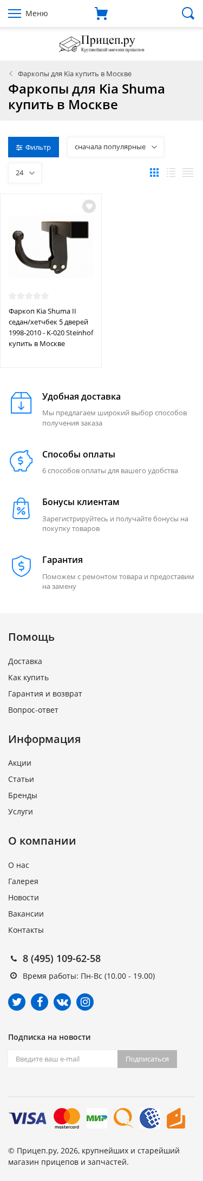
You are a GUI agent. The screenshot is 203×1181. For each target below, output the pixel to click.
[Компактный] (188, 172)
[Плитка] (154, 172)
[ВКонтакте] (62, 1002)
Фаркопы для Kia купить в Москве (75, 73)
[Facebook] (39, 1002)
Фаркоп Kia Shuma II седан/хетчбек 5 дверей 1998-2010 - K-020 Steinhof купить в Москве (51, 327)
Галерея (23, 881)
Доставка (25, 661)
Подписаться (147, 1059)
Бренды (22, 795)
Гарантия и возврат (45, 693)
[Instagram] (85, 1002)
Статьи (21, 779)
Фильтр (38, 147)
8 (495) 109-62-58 (62, 958)
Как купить (28, 677)
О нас (18, 865)
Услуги (20, 811)
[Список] (171, 172)
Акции (19, 763)
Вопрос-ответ (33, 710)
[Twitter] (16, 1002)
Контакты (26, 930)
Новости (23, 897)
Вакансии (26, 913)
